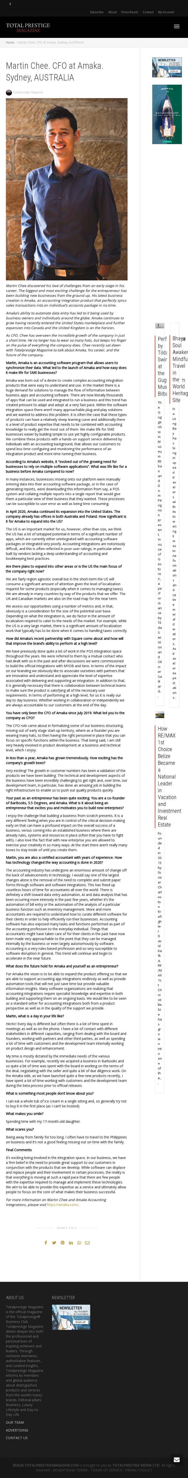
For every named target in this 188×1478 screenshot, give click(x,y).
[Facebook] (10, 4)
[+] (159, 325)
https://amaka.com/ (62, 1204)
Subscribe (97, 12)
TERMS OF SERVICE (106, 1470)
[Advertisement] (167, 234)
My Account (166, 12)
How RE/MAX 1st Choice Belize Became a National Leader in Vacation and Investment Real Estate (169, 777)
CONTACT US (17, 1437)
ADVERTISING (17, 1430)
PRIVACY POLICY (138, 1470)
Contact (148, 12)
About (112, 12)
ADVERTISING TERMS (70, 1470)
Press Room (129, 12)
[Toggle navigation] (176, 26)
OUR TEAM (15, 1422)
